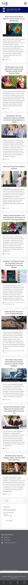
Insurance (6, 59)
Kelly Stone (6, 35)
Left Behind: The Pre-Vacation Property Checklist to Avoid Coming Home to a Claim (14, 119)
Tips (10, 59)
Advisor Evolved (13, 578)
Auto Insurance (7, 302)
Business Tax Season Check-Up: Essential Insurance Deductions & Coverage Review (14, 264)
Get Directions (9, 518)
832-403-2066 (7, 540)
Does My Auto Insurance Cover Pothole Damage (14, 313)
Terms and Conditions (13, 570)
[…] (9, 57)
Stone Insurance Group (15, 576)
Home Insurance (17, 350)
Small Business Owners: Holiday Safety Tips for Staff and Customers (14, 458)
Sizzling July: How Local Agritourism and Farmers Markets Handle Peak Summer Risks (14, 70)
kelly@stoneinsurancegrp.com (12, 10)
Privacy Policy (4, 570)
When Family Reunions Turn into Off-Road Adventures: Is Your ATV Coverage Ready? (14, 217)
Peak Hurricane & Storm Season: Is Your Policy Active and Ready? (14, 19)
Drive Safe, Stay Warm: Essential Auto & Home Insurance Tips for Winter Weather (14, 363)
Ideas (5, 159)
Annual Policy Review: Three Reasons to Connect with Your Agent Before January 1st (14, 410)
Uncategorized (7, 253)
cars (12, 350)
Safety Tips (6, 108)
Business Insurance (15, 302)
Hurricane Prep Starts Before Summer (14, 167)
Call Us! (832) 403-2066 (13, 9)
